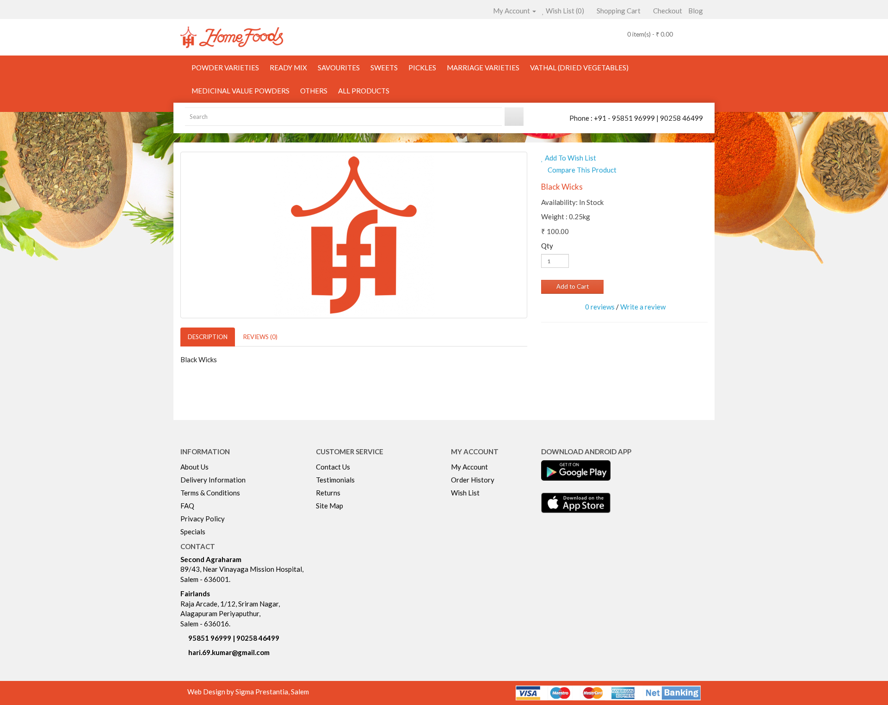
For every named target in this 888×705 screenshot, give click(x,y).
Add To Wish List (569, 158)
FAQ (187, 505)
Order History (472, 480)
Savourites (339, 67)
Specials (192, 531)
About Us (194, 467)
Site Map (329, 505)
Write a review (643, 307)
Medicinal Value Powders (240, 91)
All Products (363, 91)
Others (313, 91)
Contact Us (333, 467)
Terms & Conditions (210, 493)
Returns (328, 493)
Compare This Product (581, 170)
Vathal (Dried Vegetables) (579, 67)
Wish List (465, 493)
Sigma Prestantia (261, 691)
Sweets (384, 67)
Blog (695, 10)
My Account (469, 467)
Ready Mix (288, 67)
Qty (547, 245)
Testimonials (335, 480)
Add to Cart (572, 286)
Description (208, 336)
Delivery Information (213, 480)
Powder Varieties (225, 67)
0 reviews (600, 307)
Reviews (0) (260, 336)
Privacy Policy (202, 518)
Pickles (422, 67)
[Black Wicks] (353, 235)
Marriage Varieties (483, 67)
